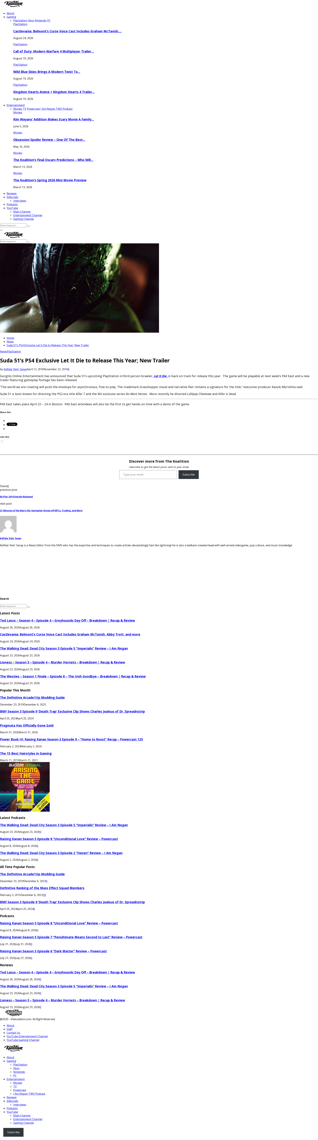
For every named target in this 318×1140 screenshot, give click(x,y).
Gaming (11, 17)
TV (15, 1086)
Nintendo (19, 1072)
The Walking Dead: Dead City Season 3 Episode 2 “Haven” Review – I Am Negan (61, 853)
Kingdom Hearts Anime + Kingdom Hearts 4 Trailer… (54, 92)
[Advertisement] (99, 570)
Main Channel (21, 211)
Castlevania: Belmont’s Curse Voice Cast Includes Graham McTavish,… (67, 31)
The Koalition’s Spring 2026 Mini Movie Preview (49, 180)
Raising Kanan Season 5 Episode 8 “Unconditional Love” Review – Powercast (59, 839)
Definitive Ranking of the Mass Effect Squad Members (42, 888)
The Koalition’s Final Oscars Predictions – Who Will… (53, 160)
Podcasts (12, 204)
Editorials (12, 197)
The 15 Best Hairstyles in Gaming (26, 753)
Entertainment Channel (27, 215)
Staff (9, 1029)
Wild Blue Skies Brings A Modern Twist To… (46, 72)
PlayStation (20, 24)
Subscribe (189, 474)
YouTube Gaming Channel (23, 1040)
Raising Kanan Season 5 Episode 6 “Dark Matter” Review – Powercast (53, 951)
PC (15, 1075)
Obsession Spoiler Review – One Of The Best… (49, 140)
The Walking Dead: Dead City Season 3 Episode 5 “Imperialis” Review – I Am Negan (64, 648)
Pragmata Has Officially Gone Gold (26, 725)
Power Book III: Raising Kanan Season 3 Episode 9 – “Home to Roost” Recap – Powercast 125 (71, 739)
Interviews (19, 201)
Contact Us (13, 1033)
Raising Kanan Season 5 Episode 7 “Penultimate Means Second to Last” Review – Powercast (71, 937)
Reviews (12, 193)
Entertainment (16, 105)
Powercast (19, 1090)
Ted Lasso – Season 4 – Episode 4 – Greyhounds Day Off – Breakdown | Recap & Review (67, 620)
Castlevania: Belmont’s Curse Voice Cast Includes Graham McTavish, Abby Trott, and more (70, 634)
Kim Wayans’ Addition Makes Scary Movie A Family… (53, 119)
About (10, 13)
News (3, 351)
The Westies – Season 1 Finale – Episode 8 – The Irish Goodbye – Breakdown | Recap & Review (73, 676)
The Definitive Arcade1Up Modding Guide (32, 697)
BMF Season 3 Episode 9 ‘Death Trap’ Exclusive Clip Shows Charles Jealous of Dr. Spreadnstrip (72, 711)
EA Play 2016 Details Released (16, 496)
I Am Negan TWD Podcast (29, 1094)
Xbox (16, 1068)
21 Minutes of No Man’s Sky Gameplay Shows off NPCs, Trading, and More (41, 510)
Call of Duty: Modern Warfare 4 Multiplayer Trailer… (53, 51)
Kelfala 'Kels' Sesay (15, 369)
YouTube (12, 208)
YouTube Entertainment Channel (27, 1036)
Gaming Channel (23, 219)
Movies (17, 112)
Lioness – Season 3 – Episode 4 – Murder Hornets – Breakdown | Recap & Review (62, 662)
